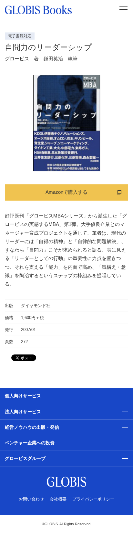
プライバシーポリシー (93, 499)
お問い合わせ (31, 499)
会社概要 (58, 499)
